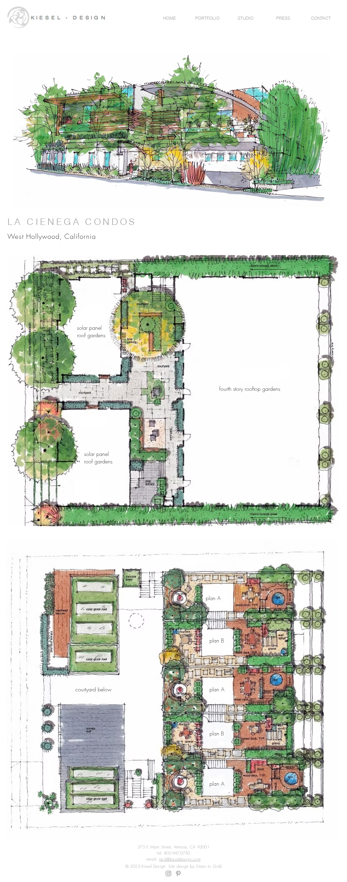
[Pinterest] (178, 873)
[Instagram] (168, 873)
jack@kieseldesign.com (180, 859)
